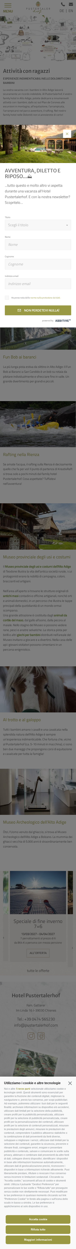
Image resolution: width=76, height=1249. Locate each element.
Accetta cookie (38, 1219)
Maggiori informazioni (38, 1239)
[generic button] (67, 134)
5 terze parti (23, 1088)
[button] (70, 1083)
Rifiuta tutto (38, 1229)
